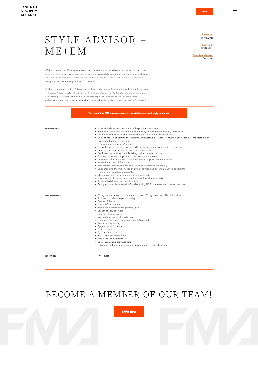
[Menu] (235, 11)
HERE (106, 255)
